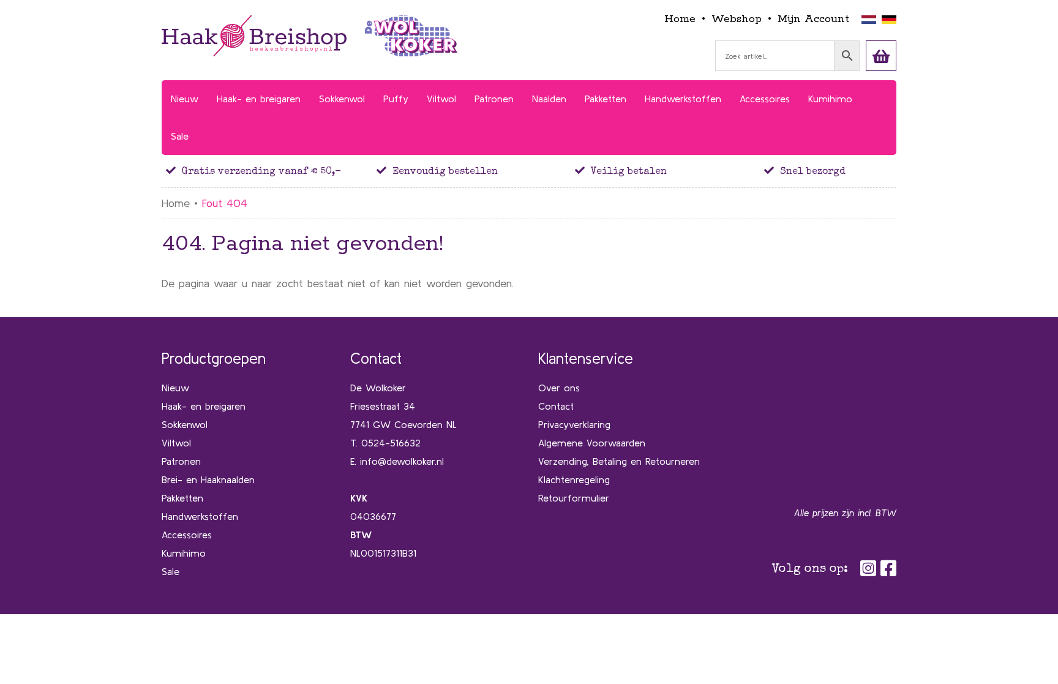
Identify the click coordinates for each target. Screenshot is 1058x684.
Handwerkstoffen (200, 516)
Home (680, 19)
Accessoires (187, 534)
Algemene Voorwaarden (591, 442)
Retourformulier (573, 497)
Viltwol (176, 442)
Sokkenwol (185, 424)
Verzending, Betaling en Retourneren (619, 461)
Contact (556, 406)
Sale (170, 571)
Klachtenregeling (574, 479)
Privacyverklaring (574, 424)
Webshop (736, 19)
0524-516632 (391, 442)
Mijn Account (813, 19)
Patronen (181, 461)
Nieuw (175, 387)
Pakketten (182, 497)
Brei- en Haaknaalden (208, 479)
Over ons (559, 387)
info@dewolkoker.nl (402, 461)
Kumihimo (184, 552)
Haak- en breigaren (204, 406)
